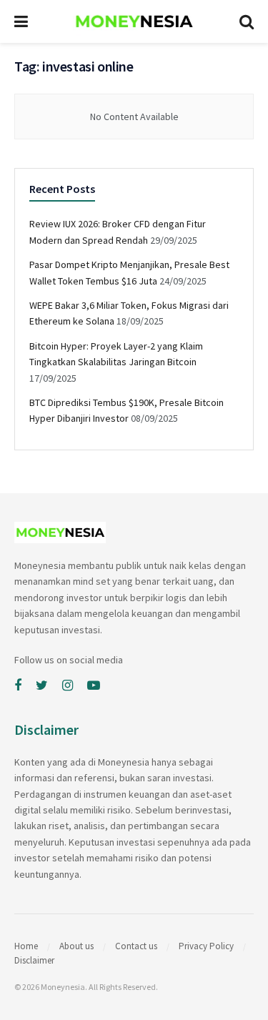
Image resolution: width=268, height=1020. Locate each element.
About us (76, 946)
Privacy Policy (206, 946)
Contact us (136, 946)
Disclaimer (34, 960)
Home (26, 946)
